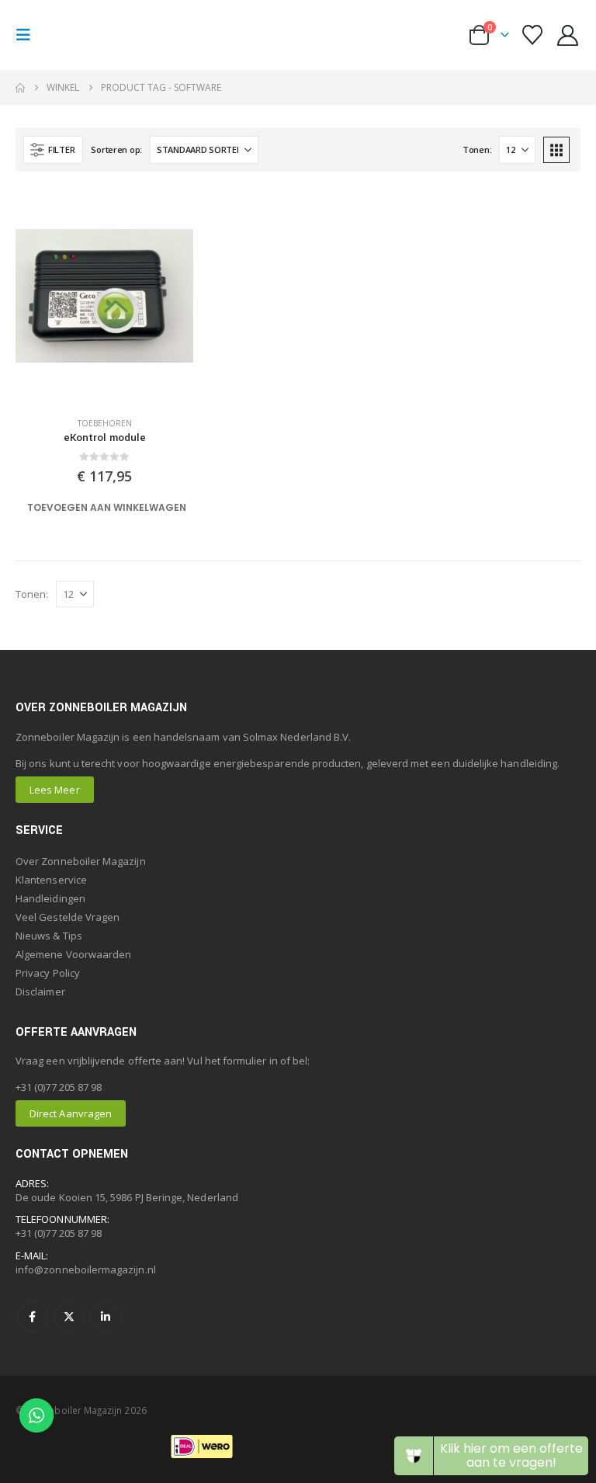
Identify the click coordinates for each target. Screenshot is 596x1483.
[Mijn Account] (568, 35)
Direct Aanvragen (70, 1113)
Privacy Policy (48, 973)
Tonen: (477, 149)
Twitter (69, 1316)
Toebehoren (105, 423)
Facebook (32, 1316)
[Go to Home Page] (20, 87)
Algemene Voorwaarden (73, 954)
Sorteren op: (116, 149)
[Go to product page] (104, 296)
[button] (28, 35)
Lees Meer (54, 790)
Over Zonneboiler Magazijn (81, 861)
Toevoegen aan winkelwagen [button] (106, 507)
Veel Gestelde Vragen (68, 917)
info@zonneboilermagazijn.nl (86, 1269)
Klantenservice (51, 880)
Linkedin (105, 1316)
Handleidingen (50, 898)
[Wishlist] (532, 35)
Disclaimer (40, 992)
